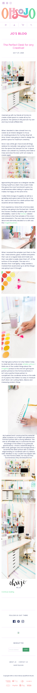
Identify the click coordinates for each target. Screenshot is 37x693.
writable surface (28, 364)
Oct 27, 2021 (18, 53)
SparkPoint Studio (28, 676)
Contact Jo (23, 662)
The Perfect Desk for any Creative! (18, 46)
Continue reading (8, 592)
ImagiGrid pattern (10, 223)
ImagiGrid (5, 369)
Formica (23, 214)
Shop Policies (19, 665)
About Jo (12, 662)
